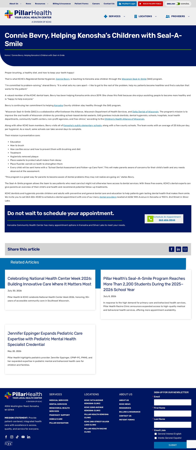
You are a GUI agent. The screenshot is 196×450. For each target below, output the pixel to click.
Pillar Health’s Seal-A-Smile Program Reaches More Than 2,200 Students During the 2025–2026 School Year (144, 284)
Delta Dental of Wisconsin (145, 111)
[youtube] (23, 436)
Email (157, 397)
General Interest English (169, 433)
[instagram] (11, 436)
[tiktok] (17, 436)
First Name (159, 408)
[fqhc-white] (9, 442)
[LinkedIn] (178, 249)
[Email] (185, 249)
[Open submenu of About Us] (21, 3)
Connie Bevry (63, 79)
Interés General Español (170, 437)
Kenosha (58, 105)
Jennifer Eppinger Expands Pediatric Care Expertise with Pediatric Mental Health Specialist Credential (45, 339)
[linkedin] (28, 436)
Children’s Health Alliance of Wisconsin (124, 119)
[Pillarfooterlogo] (23, 393)
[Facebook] (171, 249)
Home (7, 55)
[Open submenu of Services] (125, 16)
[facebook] (6, 436)
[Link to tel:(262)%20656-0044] (150, 219)
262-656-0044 (167, 220)
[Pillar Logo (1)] (28, 11)
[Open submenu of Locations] (156, 16)
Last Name (159, 419)
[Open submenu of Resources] (48, 3)
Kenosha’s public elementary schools (82, 125)
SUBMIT (173, 445)
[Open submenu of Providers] (189, 16)
